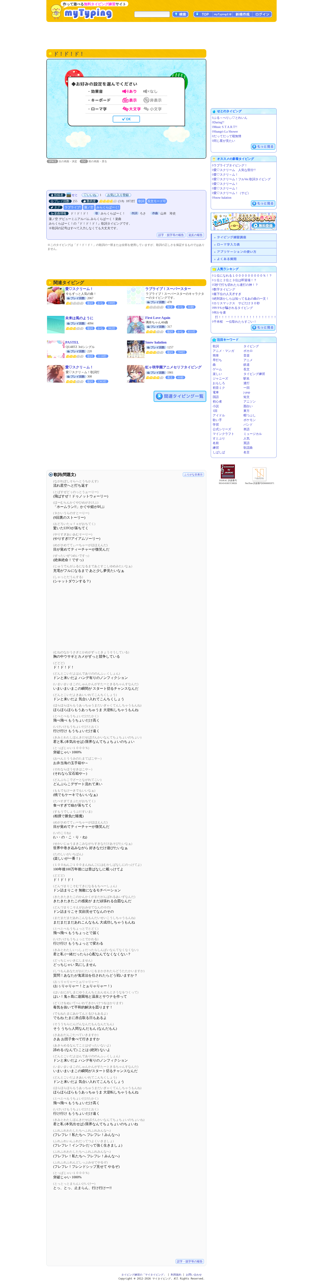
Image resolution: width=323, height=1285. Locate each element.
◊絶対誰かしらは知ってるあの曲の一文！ (240, 298)
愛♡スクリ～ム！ (79, 367)
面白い (248, 406)
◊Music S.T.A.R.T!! (224, 127)
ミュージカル (252, 434)
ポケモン (249, 420)
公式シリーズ (222, 429)
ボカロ (248, 351)
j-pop (246, 392)
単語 (246, 429)
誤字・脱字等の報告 (171, 235)
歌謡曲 (248, 447)
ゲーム (217, 369)
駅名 (246, 378)
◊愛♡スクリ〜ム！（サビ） (231, 193)
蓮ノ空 (88, 207)
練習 (216, 447)
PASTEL (72, 342)
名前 (216, 443)
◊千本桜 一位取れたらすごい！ (234, 321)
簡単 (216, 355)
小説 (216, 406)
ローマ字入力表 (228, 244)
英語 (246, 443)
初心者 (217, 401)
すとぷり (219, 438)
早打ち (217, 360)
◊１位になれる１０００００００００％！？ (242, 275)
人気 (246, 438)
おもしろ (219, 383)
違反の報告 (195, 235)
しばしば (219, 452)
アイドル (219, 415)
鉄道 (246, 364)
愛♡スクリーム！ (79, 289)
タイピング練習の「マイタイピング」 (143, 1274)
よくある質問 (227, 259)
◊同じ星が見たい (223, 140)
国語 (216, 397)
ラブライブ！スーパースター (168, 289)
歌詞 (141, 201)
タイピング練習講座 (231, 237)
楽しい (217, 374)
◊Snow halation (221, 197)
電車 (216, 392)
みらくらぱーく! (107, 207)
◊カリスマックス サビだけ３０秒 (236, 303)
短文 (246, 397)
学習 (216, 424)
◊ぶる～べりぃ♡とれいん (229, 117)
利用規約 (176, 1274)
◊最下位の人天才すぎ (226, 294)
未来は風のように (79, 318)
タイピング (251, 346)
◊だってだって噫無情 (226, 136)
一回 (246, 387)
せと (75, 195)
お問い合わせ (194, 1274)
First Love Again (157, 318)
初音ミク (219, 387)
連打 (246, 383)
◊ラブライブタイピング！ (229, 165)
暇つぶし (249, 415)
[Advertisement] (161, 35)
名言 (246, 452)
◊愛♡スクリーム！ (225, 183)
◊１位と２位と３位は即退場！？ (234, 280)
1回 (215, 410)
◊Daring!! (218, 122)
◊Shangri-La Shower (225, 131)
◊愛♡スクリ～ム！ (225, 174)
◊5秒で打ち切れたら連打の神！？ (235, 284)
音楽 (246, 355)
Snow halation (156, 342)
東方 (246, 410)
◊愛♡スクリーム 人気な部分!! (234, 170)
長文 (246, 369)
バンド (248, 424)
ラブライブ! (73, 207)
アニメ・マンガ (223, 351)
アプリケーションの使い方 (236, 251)
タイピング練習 (254, 374)
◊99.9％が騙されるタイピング (232, 308)
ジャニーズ (220, 378)
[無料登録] (244, 221)
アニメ (248, 360)
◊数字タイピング (223, 289)
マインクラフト (223, 434)
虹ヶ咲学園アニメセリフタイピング (173, 367)
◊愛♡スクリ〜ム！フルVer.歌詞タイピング (241, 179)
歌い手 (217, 420)
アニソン (249, 401)
